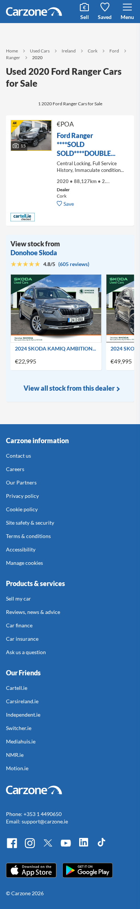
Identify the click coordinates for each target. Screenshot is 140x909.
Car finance (19, 625)
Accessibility (20, 549)
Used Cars (40, 51)
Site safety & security (30, 522)
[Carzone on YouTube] (66, 847)
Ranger (13, 57)
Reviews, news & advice (33, 612)
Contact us (18, 455)
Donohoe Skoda (33, 253)
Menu (127, 17)
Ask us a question (26, 652)
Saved (105, 17)
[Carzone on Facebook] (12, 847)
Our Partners (21, 482)
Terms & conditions (28, 536)
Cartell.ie (16, 688)
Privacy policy (22, 496)
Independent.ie (23, 714)
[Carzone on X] (48, 847)
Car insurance (22, 639)
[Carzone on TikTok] (102, 847)
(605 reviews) (73, 264)
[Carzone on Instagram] (30, 847)
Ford (114, 51)
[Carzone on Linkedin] (84, 847)
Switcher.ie (18, 728)
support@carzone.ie (45, 821)
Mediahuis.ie (20, 741)
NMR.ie (15, 755)
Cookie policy (22, 509)
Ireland (69, 51)
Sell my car (18, 598)
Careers (15, 469)
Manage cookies (24, 563)
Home (12, 51)
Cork (92, 51)
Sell (84, 17)
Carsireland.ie (22, 701)
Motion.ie (17, 768)
